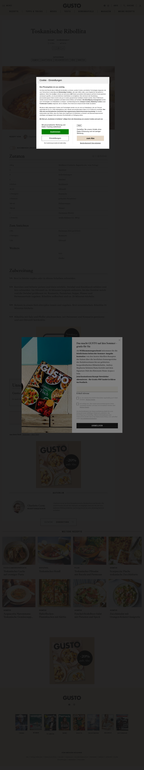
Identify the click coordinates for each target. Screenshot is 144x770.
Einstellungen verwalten (55, 138)
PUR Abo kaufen (90, 138)
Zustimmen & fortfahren (55, 131)
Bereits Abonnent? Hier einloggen (90, 143)
